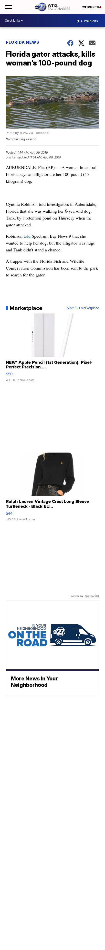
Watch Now (90, 7)
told (27, 236)
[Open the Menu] (8, 7)
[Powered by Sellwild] (92, 596)
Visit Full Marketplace (83, 308)
